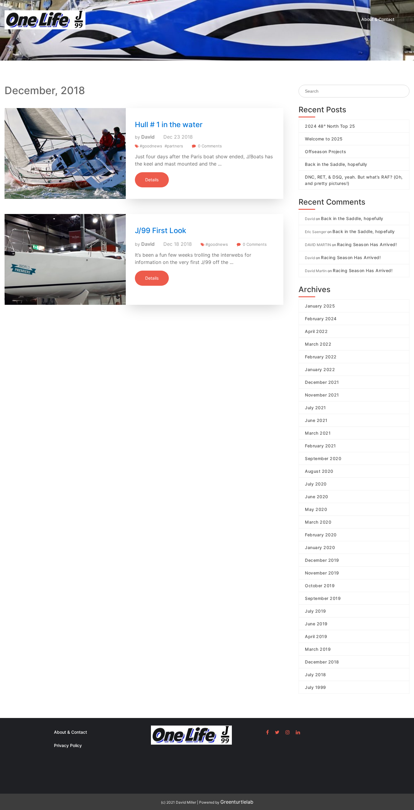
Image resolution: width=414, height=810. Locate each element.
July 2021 (315, 407)
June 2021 (316, 420)
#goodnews (151, 145)
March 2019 (318, 649)
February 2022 (321, 356)
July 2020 (316, 483)
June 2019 (316, 623)
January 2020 (320, 547)
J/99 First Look (160, 230)
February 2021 (320, 445)
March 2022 (318, 344)
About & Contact (377, 19)
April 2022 (316, 331)
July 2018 (315, 674)
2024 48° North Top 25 (330, 126)
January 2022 (320, 369)
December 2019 (322, 560)
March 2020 (318, 522)
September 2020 (323, 458)
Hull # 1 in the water (168, 124)
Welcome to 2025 (324, 138)
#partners (174, 145)
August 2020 (319, 471)
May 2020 (316, 509)
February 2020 (321, 534)
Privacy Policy (68, 745)
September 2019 (323, 598)
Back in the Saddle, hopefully (336, 164)
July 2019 (315, 611)
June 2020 (316, 496)
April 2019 (316, 636)
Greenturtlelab (236, 802)
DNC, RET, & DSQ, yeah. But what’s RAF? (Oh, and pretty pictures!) (354, 180)
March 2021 (318, 433)
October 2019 (320, 585)
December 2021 (322, 382)
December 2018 (322, 661)
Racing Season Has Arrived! (367, 244)
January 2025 (320, 305)
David (148, 137)
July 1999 (315, 687)
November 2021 (322, 394)
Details (152, 179)
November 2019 (322, 572)
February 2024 (321, 318)
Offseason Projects (325, 151)
